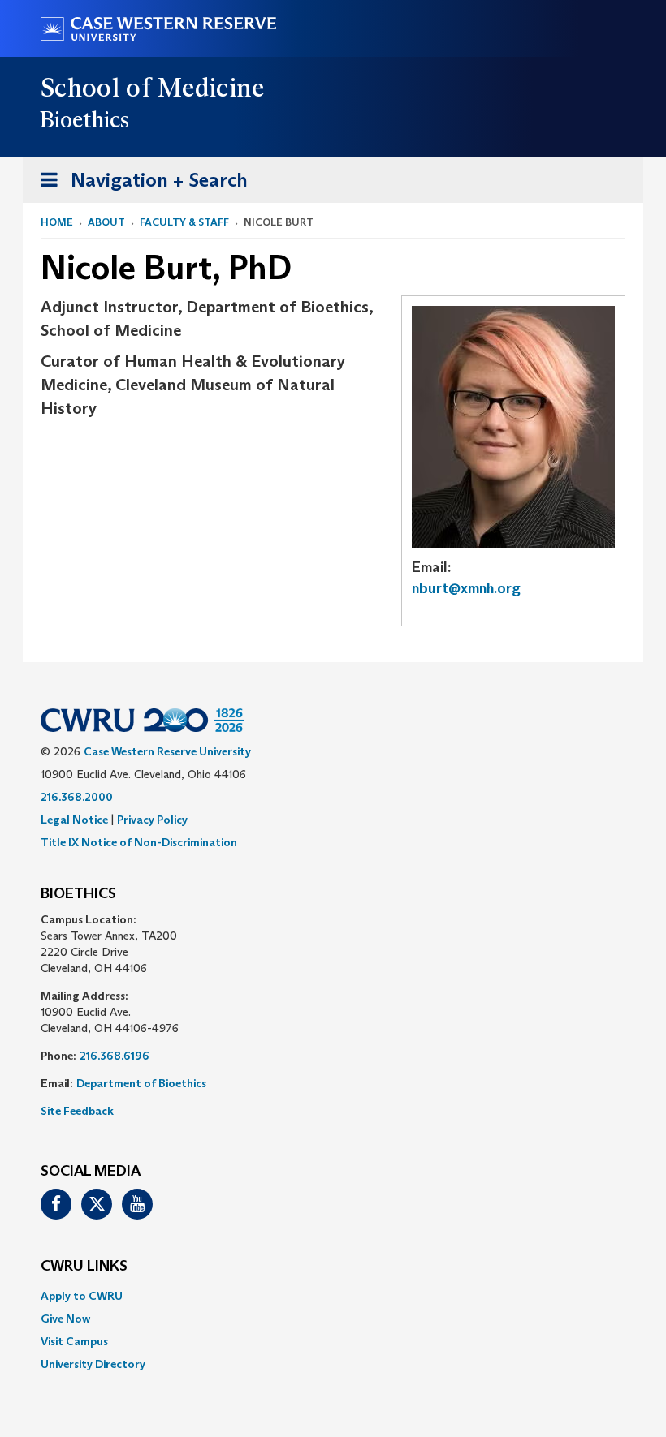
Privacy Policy (152, 819)
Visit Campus (74, 1341)
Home (57, 222)
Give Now (65, 1318)
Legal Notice (74, 819)
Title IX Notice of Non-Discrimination (139, 842)
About (106, 222)
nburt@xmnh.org (466, 588)
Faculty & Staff (184, 222)
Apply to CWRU (82, 1296)
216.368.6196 (114, 1055)
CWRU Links (84, 1266)
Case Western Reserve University (167, 751)
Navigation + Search (139, 185)
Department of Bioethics (141, 1083)
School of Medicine (153, 87)
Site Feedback (77, 1111)
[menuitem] (333, 1295)
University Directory (93, 1364)
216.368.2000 (77, 796)
